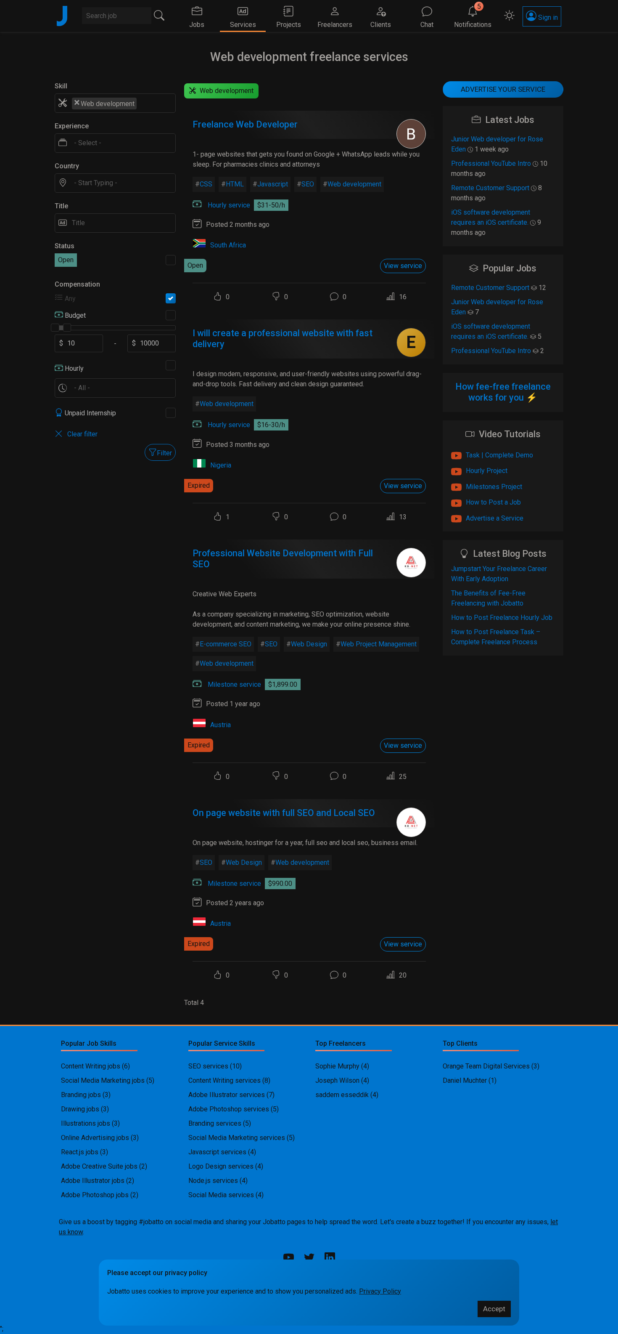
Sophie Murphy (337, 1066)
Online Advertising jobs (95, 1138)
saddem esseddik (342, 1095)
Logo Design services (221, 1166)
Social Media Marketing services (236, 1138)
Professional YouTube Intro (491, 163)
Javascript (272, 184)
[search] (159, 15)
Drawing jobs (80, 1109)
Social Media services (221, 1195)
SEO (307, 184)
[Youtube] (288, 1258)
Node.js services (213, 1181)
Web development (354, 184)
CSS (206, 184)
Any (70, 299)
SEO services (208, 1066)
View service (403, 266)
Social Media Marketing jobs (103, 1080)
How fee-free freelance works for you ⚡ (503, 392)
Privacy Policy (380, 1291)
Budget (75, 315)
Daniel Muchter (465, 1080)
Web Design (309, 644)
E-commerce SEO (225, 644)
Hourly (74, 368)
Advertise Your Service (503, 89)
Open (66, 260)
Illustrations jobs (85, 1123)
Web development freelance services (309, 57)
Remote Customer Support (490, 188)
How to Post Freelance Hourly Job (501, 618)
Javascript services (217, 1152)
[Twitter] (309, 1258)
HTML (235, 184)
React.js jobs (79, 1152)
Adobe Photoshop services (228, 1109)
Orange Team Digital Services (487, 1066)
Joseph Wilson (337, 1080)
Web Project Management (379, 644)
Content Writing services (224, 1080)
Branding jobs (81, 1095)
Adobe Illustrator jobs (92, 1181)
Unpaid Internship (90, 413)
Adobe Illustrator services (226, 1095)
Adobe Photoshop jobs (95, 1195)
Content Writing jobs (90, 1066)
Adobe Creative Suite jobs (99, 1166)
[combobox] (115, 103)
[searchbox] (143, 103)
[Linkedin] (329, 1259)
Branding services (214, 1123)
